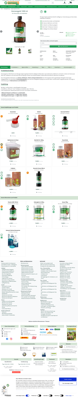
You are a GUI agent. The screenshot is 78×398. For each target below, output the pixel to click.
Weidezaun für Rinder (65, 264)
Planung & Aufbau (64, 280)
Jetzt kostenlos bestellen (71, 341)
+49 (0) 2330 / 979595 (9, 364)
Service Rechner (51, 348)
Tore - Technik (43, 280)
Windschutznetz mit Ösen (27, 268)
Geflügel (3, 268)
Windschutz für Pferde (7, 303)
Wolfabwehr (4, 293)
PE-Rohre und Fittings (46, 307)
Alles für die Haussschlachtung (47, 264)
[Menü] (6, 386)
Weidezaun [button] (4, 6)
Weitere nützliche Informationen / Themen (39, 321)
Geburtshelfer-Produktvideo (8, 315)
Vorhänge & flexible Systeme (27, 279)
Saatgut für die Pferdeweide (8, 301)
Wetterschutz (43, 297)
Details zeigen (69, 395)
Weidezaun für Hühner (65, 278)
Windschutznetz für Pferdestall (28, 295)
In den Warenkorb (63, 46)
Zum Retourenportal (70, 346)
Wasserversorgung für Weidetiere (9, 296)
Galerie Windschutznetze (27, 266)
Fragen (25, 328)
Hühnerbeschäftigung (7, 275)
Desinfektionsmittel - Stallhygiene (9, 264)
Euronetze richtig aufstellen (8, 280)
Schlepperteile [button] (11, 6)
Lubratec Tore (24, 287)
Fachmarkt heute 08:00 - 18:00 (60, 0)
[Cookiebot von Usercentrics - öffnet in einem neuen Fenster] (8, 396)
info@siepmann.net (18, 370)
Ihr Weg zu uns (7, 331)
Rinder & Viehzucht (5, 310)
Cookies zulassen (68, 379)
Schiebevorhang (25, 284)
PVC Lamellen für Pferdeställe (28, 297)
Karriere (6, 336)
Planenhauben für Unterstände (8, 266)
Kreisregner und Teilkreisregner (48, 306)
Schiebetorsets (44, 274)
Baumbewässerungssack (46, 302)
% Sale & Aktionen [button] (72, 6)
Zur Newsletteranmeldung (68, 369)
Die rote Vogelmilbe (6, 274)
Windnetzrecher (24, 263)
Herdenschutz (63, 298)
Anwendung (35, 67)
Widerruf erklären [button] (16, 372)
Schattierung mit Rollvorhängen (28, 280)
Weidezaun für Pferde (7, 304)
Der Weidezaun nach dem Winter (67, 267)
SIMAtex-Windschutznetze (27, 272)
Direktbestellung (28, 0)
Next (38, 31)
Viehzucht (4, 312)
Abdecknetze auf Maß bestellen (9, 281)
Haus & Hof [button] (24, 6)
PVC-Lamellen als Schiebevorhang (29, 286)
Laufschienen (44, 275)
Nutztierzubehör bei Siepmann (8, 263)
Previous (1, 31)
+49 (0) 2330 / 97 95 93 (25, 364)
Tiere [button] (18, 6)
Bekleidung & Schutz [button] (52, 6)
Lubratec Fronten (25, 277)
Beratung (25, 331)
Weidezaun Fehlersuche (65, 273)
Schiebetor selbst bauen (46, 269)
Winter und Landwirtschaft (46, 263)
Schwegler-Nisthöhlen (46, 314)
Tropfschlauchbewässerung (47, 304)
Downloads (57, 67)
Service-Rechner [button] (62, 6)
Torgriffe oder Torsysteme (66, 272)
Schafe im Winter (6, 287)
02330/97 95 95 (39, 0)
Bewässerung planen (45, 303)
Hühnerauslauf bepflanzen (8, 271)
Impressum (18, 390)
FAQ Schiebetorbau (45, 272)
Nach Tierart (63, 290)
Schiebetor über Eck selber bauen (48, 271)
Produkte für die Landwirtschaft (47, 266)
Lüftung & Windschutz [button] (39, 6)
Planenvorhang (24, 281)
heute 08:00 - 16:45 (46, 0)
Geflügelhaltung (5, 282)
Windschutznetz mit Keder (27, 269)
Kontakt (5, 333)
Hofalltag (42, 309)
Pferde (2, 300)
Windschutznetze (25, 265)
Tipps (43, 67)
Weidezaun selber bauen (65, 269)
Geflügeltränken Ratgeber (8, 269)
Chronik (5, 334)
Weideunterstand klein (7, 295)
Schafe (2, 284)
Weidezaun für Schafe (7, 289)
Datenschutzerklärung (27, 390)
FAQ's (49, 67)
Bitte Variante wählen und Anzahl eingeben (49, 40)
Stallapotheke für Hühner (8, 272)
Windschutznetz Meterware (27, 271)
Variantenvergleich (68, 67)
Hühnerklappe (5, 277)
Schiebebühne (44, 295)
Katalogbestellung (71, 326)
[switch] (39, 396)
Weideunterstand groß (7, 298)
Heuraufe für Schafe (6, 286)
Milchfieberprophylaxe (7, 313)
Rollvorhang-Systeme (26, 283)
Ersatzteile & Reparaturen (29, 330)
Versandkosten (47, 36)
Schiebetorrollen (45, 281)
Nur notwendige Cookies (68, 383)
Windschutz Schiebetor (26, 289)
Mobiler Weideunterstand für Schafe (10, 292)
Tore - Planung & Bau (45, 268)
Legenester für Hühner (7, 278)
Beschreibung (4, 67)
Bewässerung (43, 300)
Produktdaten (14, 67)
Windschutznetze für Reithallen (28, 298)
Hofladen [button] (30, 6)
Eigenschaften (25, 67)
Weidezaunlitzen (63, 270)
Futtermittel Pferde (6, 308)
